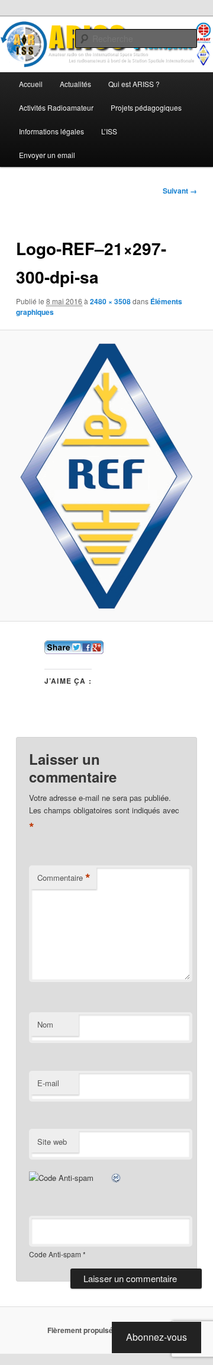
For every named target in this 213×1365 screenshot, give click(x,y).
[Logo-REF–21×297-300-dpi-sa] (106, 476)
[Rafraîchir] (116, 1177)
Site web (52, 1141)
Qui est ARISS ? (134, 84)
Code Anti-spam (55, 1254)
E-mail (48, 1083)
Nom (45, 1024)
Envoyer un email (47, 155)
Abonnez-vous (156, 1337)
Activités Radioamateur (56, 107)
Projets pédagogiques (146, 107)
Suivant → (180, 190)
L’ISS (109, 131)
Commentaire (64, 877)
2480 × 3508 (110, 301)
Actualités (75, 84)
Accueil (31, 84)
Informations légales (51, 131)
